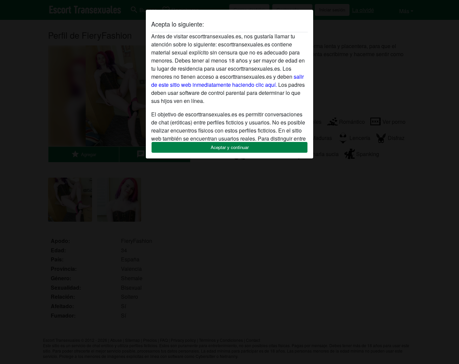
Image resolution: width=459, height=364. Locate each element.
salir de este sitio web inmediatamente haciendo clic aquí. (227, 80)
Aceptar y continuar (230, 147)
